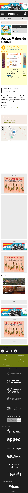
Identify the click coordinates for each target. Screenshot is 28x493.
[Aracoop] (14, 391)
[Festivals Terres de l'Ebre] (14, 466)
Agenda (21, 18)
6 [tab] (17, 82)
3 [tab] (11, 82)
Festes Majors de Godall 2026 (14, 49)
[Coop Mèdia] (14, 457)
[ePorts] (14, 486)
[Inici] (14, 14)
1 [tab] (7, 82)
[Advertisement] (14, 156)
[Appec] (14, 440)
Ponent (7, 21)
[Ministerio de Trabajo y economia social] (14, 420)
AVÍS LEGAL (7, 359)
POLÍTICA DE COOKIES (7, 365)
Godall (14, 31)
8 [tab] (20, 82)
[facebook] (2, 351)
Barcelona (21, 27)
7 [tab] (19, 82)
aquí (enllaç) (18, 108)
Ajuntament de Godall (12, 120)
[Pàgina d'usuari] (25, 14)
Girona (7, 24)
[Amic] (14, 432)
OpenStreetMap (16, 140)
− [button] (2, 129)
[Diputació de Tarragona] (14, 374)
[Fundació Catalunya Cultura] (14, 475)
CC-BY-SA (25, 140)
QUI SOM (7, 355)
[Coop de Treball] (14, 400)
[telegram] (15, 351)
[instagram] (11, 351)
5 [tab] (15, 82)
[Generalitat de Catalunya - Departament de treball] (14, 410)
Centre (21, 24)
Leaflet (12, 140)
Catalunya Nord (21, 21)
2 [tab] (9, 82)
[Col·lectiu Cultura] (14, 449)
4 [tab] (13, 82)
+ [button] (2, 127)
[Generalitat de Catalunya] (14, 382)
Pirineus (7, 27)
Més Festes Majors (12, 92)
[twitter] (6, 351)
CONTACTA (21, 355)
